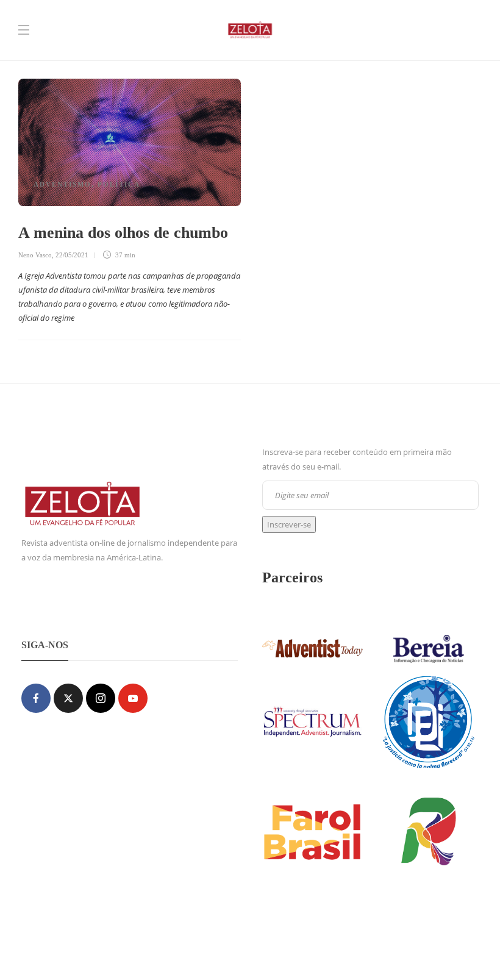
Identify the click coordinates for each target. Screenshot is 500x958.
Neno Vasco (35, 255)
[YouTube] (133, 698)
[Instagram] (100, 698)
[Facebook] (36, 698)
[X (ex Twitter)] (68, 698)
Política (119, 184)
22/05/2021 (71, 255)
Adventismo (62, 184)
